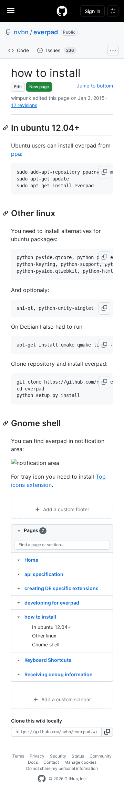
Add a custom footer (65, 509)
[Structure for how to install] (18, 616)
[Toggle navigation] (11, 10)
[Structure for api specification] (18, 574)
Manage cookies (80, 762)
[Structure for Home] (18, 559)
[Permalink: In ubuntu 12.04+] (6, 127)
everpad (45, 32)
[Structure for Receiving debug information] (18, 674)
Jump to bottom (95, 86)
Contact (51, 762)
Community (101, 756)
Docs (33, 762)
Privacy (37, 756)
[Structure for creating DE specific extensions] (18, 588)
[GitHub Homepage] (42, 778)
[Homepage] (62, 10)
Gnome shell (45, 644)
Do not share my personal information (62, 768)
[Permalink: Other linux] (6, 213)
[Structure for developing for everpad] (18, 602)
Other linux (44, 635)
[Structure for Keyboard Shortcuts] (18, 659)
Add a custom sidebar (65, 699)
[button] (104, 172)
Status (78, 756)
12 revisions (24, 105)
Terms (18, 756)
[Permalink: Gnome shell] (6, 423)
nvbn (21, 32)
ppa (16, 153)
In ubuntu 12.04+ (51, 627)
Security (58, 756)
